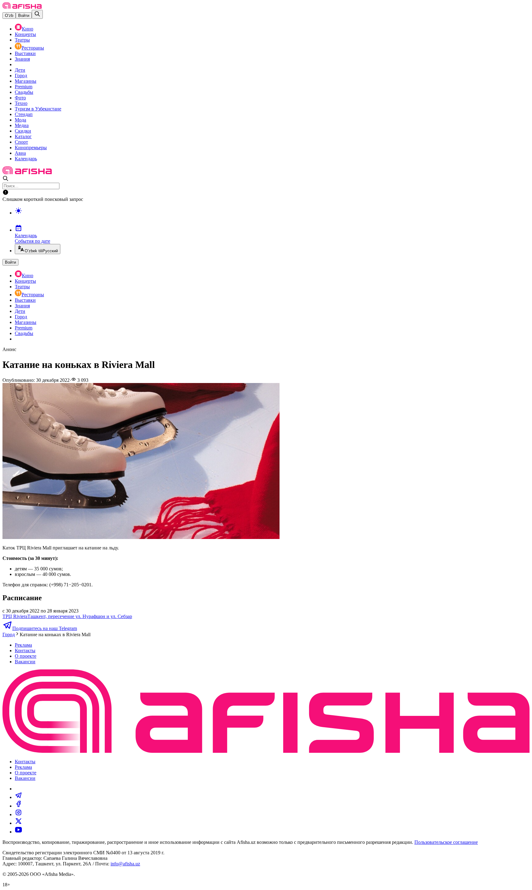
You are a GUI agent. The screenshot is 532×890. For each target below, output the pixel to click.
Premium (23, 86)
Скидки (23, 131)
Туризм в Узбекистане (38, 108)
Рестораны (33, 47)
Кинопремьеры (31, 147)
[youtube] (18, 831)
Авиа (20, 153)
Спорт (21, 142)
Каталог (23, 136)
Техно (21, 103)
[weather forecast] (272, 217)
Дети (20, 70)
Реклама (23, 645)
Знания (22, 59)
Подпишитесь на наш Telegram (44, 628)
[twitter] (18, 823)
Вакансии (25, 661)
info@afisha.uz (125, 863)
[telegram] (18, 797)
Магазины (25, 81)
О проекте (25, 656)
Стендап (24, 114)
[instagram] (18, 814)
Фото (20, 97)
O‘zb (9, 15)
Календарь (26, 158)
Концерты (25, 34)
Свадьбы (24, 92)
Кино (27, 28)
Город (21, 75)
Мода (20, 119)
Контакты (25, 650)
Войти (23, 15)
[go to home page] (22, 7)
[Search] (37, 14)
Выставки (25, 53)
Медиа (22, 125)
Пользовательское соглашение (446, 842)
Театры (22, 39)
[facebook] (18, 805)
